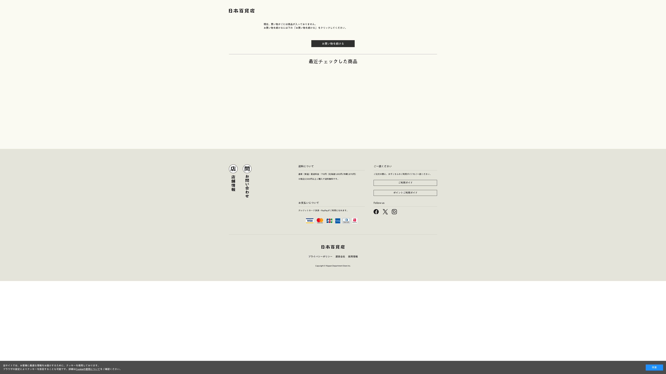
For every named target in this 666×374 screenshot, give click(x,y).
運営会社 (340, 256)
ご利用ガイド (405, 182)
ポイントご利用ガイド (405, 193)
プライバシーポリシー (320, 256)
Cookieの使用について (88, 369)
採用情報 (353, 256)
